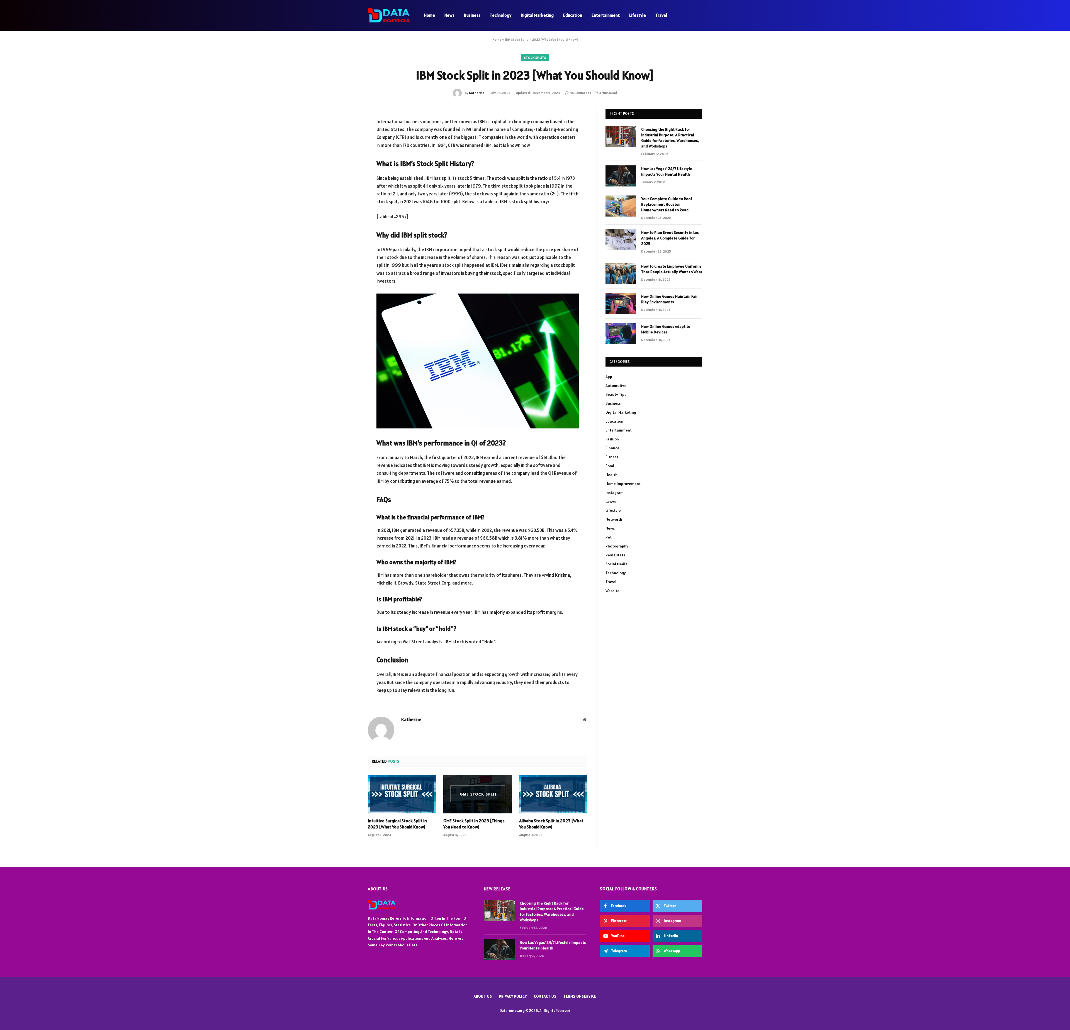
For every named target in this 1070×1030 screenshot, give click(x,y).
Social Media (616, 563)
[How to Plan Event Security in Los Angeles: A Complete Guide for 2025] (620, 239)
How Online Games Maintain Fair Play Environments (669, 299)
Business (472, 15)
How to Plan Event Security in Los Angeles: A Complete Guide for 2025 (670, 238)
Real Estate (615, 555)
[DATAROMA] (389, 15)
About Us (483, 996)
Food (609, 465)
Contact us (545, 996)
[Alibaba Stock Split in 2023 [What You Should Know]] (553, 794)
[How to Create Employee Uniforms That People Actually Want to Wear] (620, 273)
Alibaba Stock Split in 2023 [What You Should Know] (551, 824)
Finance (612, 447)
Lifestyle (637, 15)
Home (429, 15)
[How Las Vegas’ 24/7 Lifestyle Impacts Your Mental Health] (620, 175)
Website (612, 590)
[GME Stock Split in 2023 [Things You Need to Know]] (477, 794)
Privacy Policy (513, 996)
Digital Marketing (537, 15)
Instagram (614, 492)
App (608, 376)
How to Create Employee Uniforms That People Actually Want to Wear (671, 269)
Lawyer (611, 501)
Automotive (615, 385)
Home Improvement (623, 483)
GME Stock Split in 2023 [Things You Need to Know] (474, 824)
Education (572, 15)
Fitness (611, 456)
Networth (613, 519)
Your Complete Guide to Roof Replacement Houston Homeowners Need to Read (666, 204)
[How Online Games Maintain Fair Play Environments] (620, 303)
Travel (661, 15)
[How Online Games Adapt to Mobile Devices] (620, 333)
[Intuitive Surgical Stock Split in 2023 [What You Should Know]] (402, 794)
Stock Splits (535, 57)
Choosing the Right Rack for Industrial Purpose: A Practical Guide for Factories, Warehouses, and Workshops (670, 138)
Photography (616, 546)
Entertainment (606, 15)
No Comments (580, 93)
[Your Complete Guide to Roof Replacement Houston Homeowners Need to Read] (620, 206)
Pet (608, 537)
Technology (500, 15)
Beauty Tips (615, 394)
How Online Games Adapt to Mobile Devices (665, 329)
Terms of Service (580, 996)
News (449, 15)
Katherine (477, 93)
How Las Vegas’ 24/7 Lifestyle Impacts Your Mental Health (666, 171)
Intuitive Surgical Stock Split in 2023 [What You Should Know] (397, 824)
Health (611, 474)
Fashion (612, 439)
